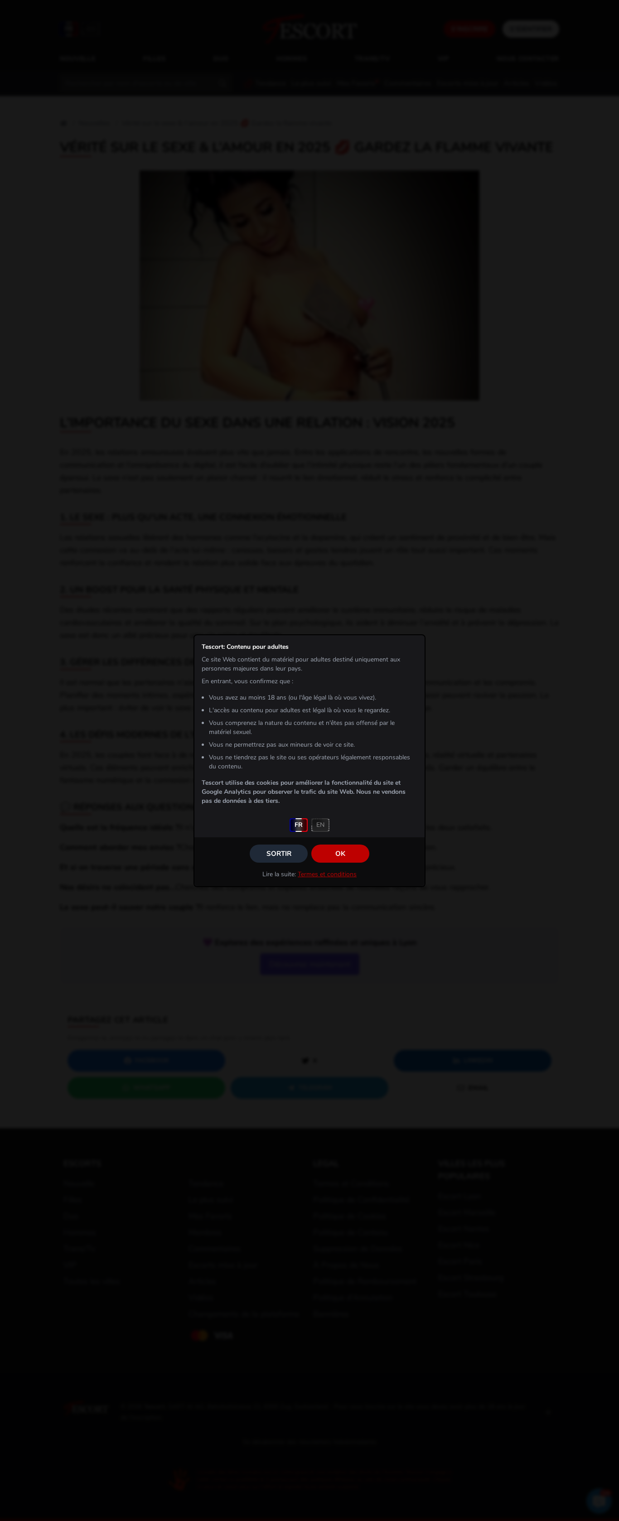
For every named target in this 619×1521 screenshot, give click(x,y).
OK (340, 853)
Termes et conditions (327, 874)
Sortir (278, 853)
